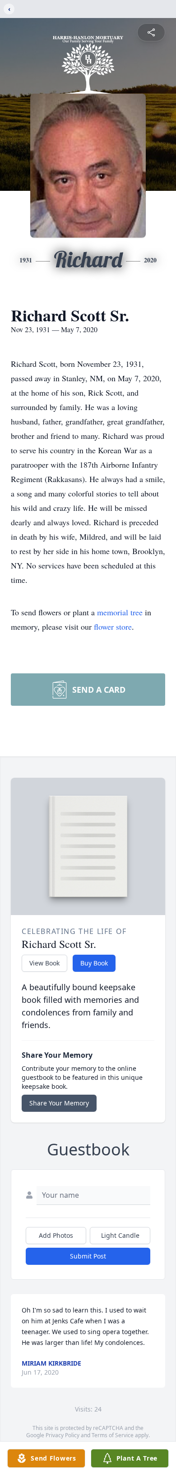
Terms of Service (113, 1435)
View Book (44, 963)
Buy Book (94, 963)
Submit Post (88, 1256)
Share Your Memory (59, 1103)
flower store (113, 626)
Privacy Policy (62, 1435)
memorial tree (120, 612)
